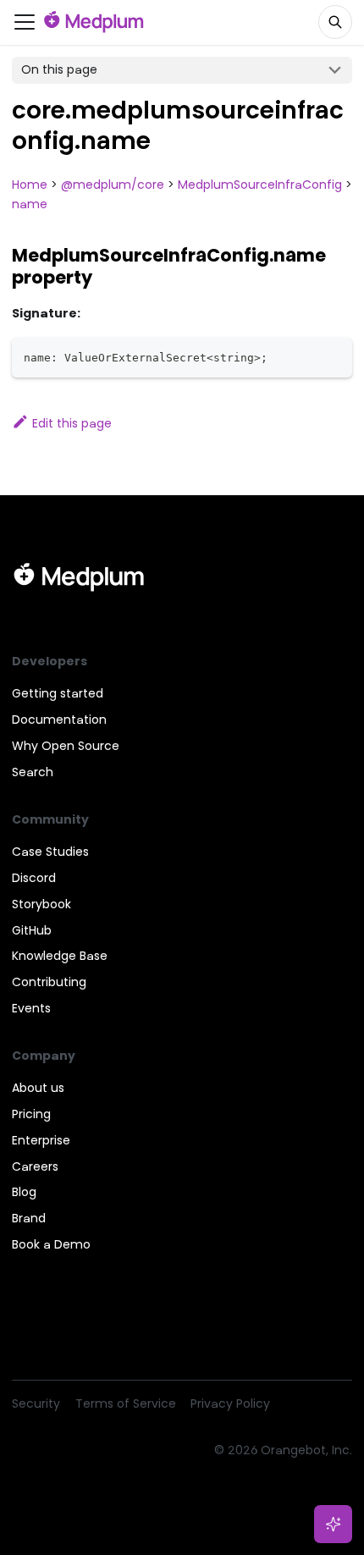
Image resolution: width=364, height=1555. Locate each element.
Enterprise (41, 1140)
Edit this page (72, 423)
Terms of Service (125, 1403)
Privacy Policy (230, 1403)
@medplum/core (112, 184)
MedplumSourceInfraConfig (260, 184)
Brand (29, 1218)
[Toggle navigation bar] (24, 22)
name (29, 204)
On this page (59, 69)
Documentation (59, 719)
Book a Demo (51, 1244)
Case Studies (50, 851)
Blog (24, 1191)
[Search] (335, 22)
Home (29, 184)
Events (31, 1008)
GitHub (32, 930)
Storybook (41, 904)
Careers (35, 1166)
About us (38, 1087)
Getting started (57, 693)
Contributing (49, 981)
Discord (34, 877)
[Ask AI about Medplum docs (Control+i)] (333, 1524)
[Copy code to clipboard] (334, 356)
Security (36, 1403)
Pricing (31, 1114)
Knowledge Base (60, 955)
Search (32, 772)
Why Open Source (65, 745)
